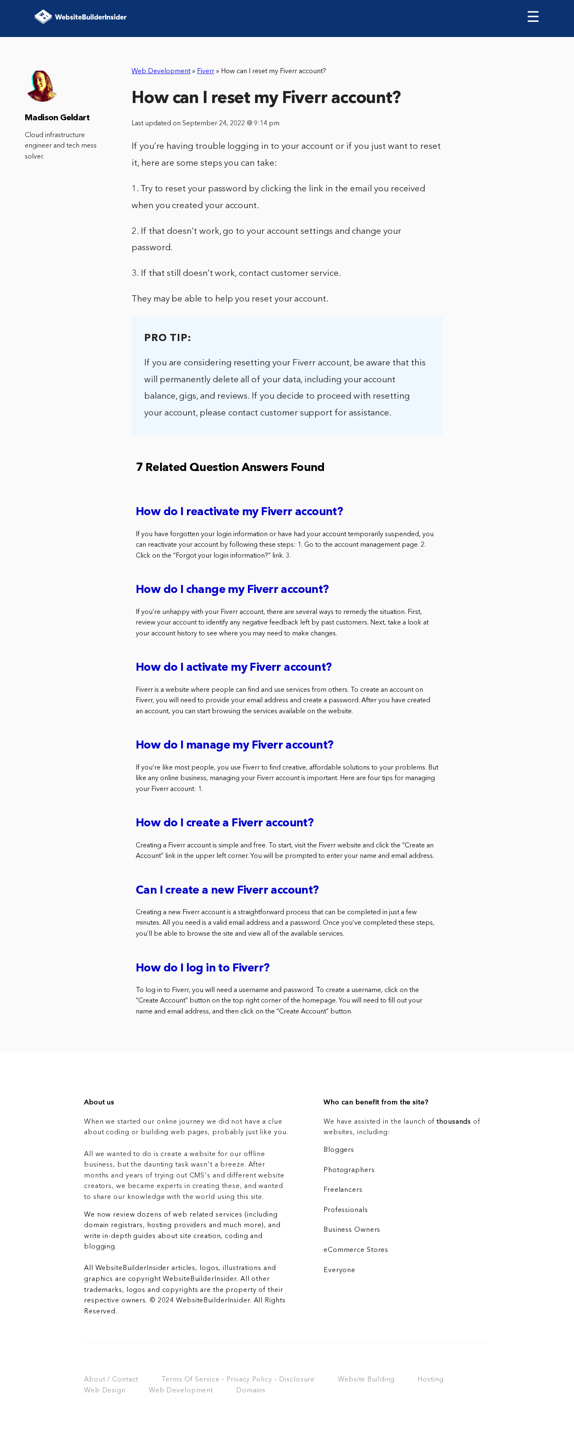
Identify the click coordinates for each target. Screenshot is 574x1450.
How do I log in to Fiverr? (202, 968)
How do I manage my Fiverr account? (235, 745)
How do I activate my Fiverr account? (234, 668)
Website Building (366, 1379)
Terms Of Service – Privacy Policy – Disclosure (238, 1379)
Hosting (430, 1379)
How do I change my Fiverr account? (232, 590)
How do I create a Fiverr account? (224, 823)
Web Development (161, 71)
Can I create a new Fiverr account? (227, 891)
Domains (251, 1390)
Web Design (105, 1390)
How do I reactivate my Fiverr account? (239, 512)
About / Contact (111, 1379)
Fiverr (205, 71)
